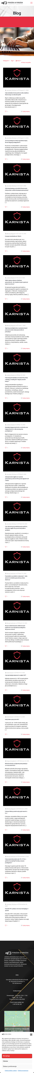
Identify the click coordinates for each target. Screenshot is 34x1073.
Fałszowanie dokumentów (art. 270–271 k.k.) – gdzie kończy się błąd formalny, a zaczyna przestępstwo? (16, 860)
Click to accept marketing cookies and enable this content (17, 1030)
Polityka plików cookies (11, 1070)
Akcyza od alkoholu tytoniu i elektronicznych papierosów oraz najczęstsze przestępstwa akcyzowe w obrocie (15, 627)
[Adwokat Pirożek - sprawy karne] (12, 2)
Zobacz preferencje (10, 1066)
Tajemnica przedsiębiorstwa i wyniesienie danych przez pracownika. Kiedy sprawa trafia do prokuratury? (16, 329)
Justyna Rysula (11, 278)
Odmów (5, 1061)
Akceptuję (6, 1056)
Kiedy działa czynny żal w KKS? (12, 719)
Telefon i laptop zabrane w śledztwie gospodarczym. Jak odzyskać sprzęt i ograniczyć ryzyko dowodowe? (16, 282)
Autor (18, 60)
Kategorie (5, 60)
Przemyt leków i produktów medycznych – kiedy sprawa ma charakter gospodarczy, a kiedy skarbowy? (16, 577)
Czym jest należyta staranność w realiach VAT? (15, 675)
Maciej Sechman (11, 573)
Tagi (12, 60)
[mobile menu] (31, 2)
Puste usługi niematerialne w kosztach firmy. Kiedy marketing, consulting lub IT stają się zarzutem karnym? (16, 379)
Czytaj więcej (25, 111)
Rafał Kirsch (10, 672)
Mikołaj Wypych (11, 233)
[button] (31, 1035)
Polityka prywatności (23, 1070)
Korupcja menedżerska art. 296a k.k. (13, 236)
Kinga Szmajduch (11, 761)
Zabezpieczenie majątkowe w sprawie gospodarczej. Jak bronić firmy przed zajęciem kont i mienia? (17, 478)
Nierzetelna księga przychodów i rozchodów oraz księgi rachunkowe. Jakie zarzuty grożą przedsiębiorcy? (16, 429)
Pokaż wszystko (26, 62)
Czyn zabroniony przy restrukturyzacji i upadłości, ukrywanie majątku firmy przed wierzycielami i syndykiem (16, 528)
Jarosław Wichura (11, 90)
